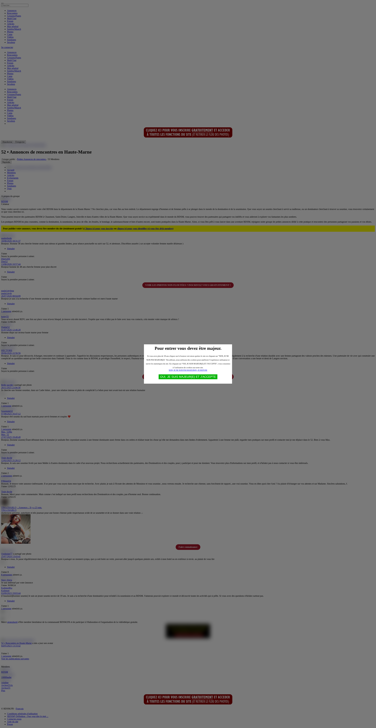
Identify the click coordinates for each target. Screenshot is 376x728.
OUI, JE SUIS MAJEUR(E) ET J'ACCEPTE (188, 376)
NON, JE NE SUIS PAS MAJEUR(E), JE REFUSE (188, 370)
